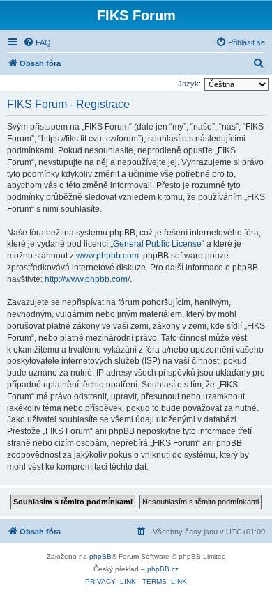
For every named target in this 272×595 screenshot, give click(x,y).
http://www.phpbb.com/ (87, 279)
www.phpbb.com (107, 256)
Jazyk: (189, 83)
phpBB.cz (163, 569)
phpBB (100, 556)
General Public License (157, 244)
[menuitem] (37, 42)
